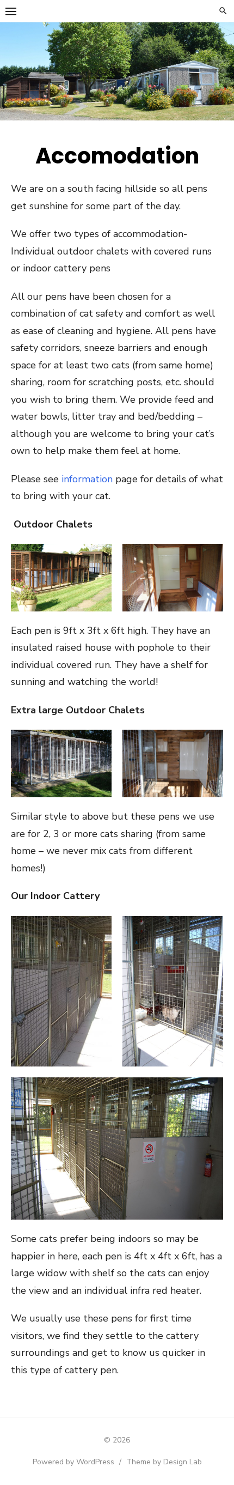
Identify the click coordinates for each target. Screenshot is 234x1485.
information (87, 479)
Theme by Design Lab (164, 1462)
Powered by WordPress (73, 1462)
